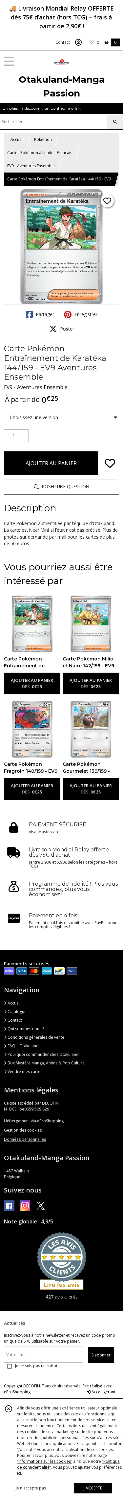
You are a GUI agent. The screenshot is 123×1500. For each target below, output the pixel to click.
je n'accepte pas (31, 1488)
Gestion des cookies (23, 1130)
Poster (66, 329)
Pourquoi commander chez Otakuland (43, 1054)
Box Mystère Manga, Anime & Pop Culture (46, 1063)
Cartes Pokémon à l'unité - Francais (39, 152)
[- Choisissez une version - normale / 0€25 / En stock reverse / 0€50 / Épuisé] (61, 417)
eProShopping (17, 1392)
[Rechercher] (115, 121)
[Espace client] (78, 42)
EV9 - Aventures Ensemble (31, 166)
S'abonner (101, 1355)
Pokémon (43, 139)
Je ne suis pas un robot (36, 1366)
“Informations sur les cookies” (44, 1461)
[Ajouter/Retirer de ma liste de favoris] (109, 463)
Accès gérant (103, 1392)
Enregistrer (85, 314)
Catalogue (17, 1011)
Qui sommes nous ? (25, 1028)
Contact (62, 42)
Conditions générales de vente (35, 1037)
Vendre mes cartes (24, 1071)
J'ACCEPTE (93, 1488)
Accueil (17, 139)
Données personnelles (25, 1139)
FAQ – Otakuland (23, 1046)
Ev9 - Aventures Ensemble (36, 387)
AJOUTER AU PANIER (51, 463)
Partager (44, 314)
